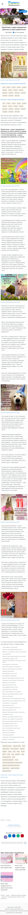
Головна (3, 895)
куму (18, 751)
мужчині (22, 748)
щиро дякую (6, 768)
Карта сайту (10, 907)
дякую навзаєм (7, 770)
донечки (17, 754)
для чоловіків (14, 748)
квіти (13, 757)
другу (10, 751)
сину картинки (6, 757)
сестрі (22, 751)
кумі (14, 751)
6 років (5, 90)
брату (4, 754)
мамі (8, 754)
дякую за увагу (15, 768)
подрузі (5, 751)
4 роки (19, 87)
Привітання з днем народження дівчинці (13, 83)
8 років (16, 90)
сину (22, 754)
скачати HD (15, 80)
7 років (10, 90)
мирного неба (17, 746)
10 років (5, 92)
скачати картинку (6, 80)
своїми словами (7, 746)
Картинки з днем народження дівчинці (12, 99)
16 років (17, 95)
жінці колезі (6, 748)
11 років (11, 92)
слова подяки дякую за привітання (12, 762)
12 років (17, 92)
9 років (21, 90)
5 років (24, 87)
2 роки (8, 87)
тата (12, 754)
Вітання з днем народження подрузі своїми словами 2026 (20, 867)
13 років (23, 92)
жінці (23, 746)
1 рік (4, 87)
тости (16, 759)
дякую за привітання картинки (11, 765)
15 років (11, 95)
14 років (5, 95)
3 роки (13, 87)
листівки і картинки (8, 759)
